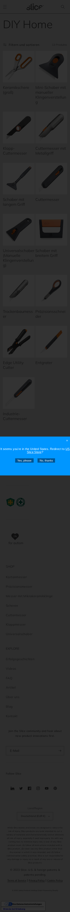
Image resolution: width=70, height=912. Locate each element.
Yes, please (24, 460)
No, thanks (46, 460)
